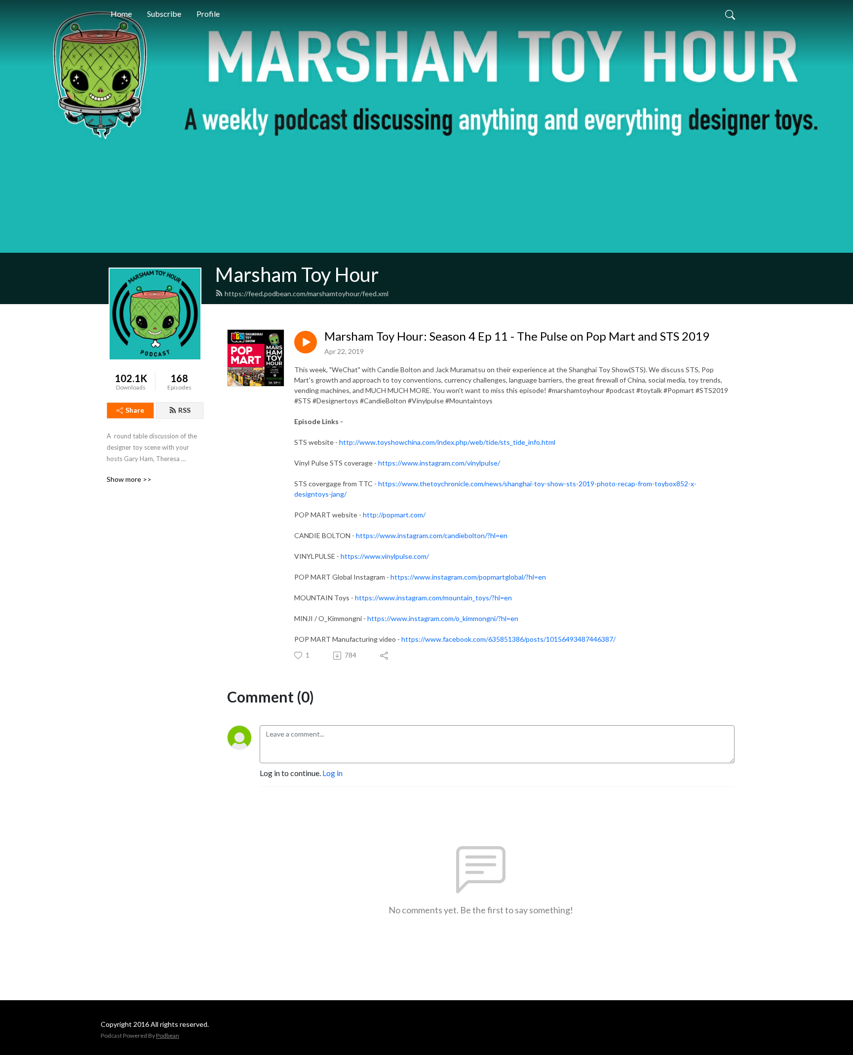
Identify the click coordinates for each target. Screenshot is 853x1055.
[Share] (384, 656)
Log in (332, 773)
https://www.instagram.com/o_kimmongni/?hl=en (442, 618)
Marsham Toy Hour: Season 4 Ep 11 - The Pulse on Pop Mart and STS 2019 (516, 336)
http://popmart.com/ (394, 514)
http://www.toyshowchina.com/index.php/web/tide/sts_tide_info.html (447, 442)
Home (121, 13)
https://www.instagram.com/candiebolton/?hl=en (431, 535)
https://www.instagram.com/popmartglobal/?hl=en (468, 577)
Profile (208, 13)
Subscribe (164, 13)
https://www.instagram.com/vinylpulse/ (439, 463)
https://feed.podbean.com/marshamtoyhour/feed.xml (306, 293)
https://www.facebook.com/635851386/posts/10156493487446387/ (508, 639)
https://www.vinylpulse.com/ (385, 556)
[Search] (730, 14)
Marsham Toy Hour (297, 274)
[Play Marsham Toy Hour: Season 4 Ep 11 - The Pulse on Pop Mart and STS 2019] (305, 342)
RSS (184, 410)
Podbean (167, 1035)
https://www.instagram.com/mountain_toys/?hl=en (433, 597)
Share (134, 410)
